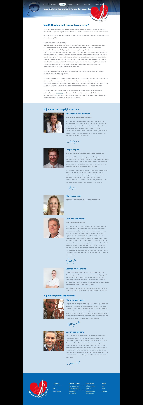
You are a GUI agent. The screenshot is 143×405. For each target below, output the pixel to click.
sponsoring (59, 93)
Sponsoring (104, 391)
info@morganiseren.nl (90, 391)
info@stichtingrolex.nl (58, 385)
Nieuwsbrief (87, 4)
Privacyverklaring (98, 4)
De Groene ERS (72, 393)
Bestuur (103, 386)
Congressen (53, 4)
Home (44, 4)
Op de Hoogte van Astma (74, 388)
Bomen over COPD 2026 (74, 386)
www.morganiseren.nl (90, 393)
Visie (103, 385)
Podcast (78, 4)
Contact (70, 4)
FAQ (103, 390)
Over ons (62, 4)
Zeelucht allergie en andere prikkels (76, 385)
